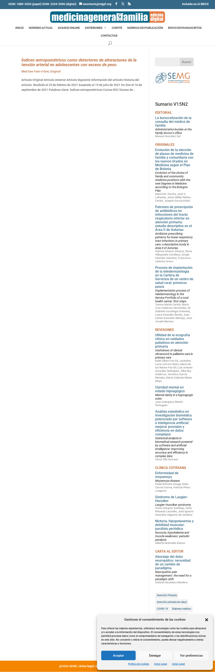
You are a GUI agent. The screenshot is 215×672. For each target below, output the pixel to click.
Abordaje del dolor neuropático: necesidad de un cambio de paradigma (172, 562)
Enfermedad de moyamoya (166, 475)
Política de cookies (138, 664)
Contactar (109, 35)
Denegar (155, 655)
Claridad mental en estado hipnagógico (170, 389)
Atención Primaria (167, 595)
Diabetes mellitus (181, 608)
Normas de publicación (145, 28)
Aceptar (118, 655)
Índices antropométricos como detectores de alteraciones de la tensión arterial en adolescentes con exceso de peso (78, 62)
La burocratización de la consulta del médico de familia (173, 121)
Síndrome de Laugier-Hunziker (171, 499)
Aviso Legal (160, 664)
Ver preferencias (191, 655)
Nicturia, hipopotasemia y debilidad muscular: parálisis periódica (174, 525)
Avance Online (69, 28)
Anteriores (93, 28)
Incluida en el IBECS (195, 4)
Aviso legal (86, 666)
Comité (117, 28)
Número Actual (41, 28)
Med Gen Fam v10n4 (35, 71)
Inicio (19, 28)
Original (55, 71)
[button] (207, 620)
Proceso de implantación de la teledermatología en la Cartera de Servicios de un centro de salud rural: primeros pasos (174, 277)
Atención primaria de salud (172, 602)
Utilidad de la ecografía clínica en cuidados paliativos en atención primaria (172, 340)
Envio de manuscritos (185, 28)
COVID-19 (162, 608)
